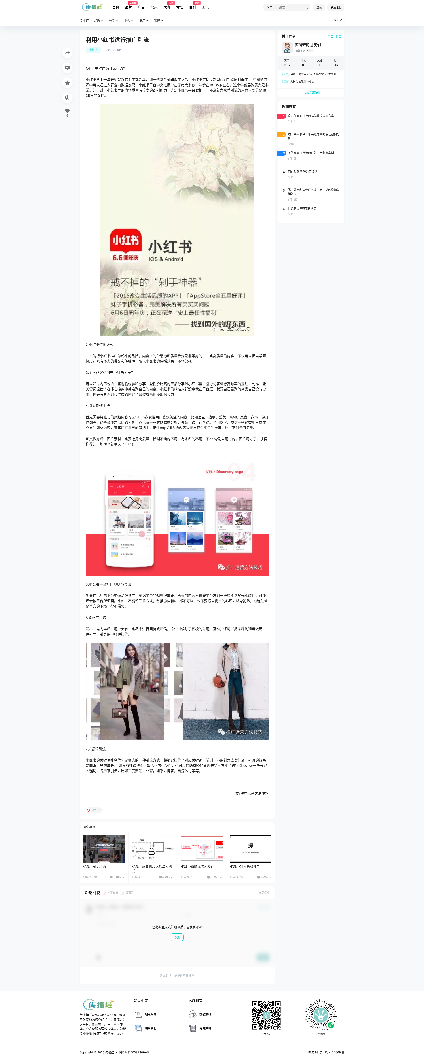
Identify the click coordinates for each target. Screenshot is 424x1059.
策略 (157, 20)
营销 (112, 20)
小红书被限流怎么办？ (197, 866)
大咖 (166, 5)
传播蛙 (109, 1052)
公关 (154, 7)
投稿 (339, 20)
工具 (205, 7)
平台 (127, 20)
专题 (179, 7)
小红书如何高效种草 (245, 866)
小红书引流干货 (94, 866)
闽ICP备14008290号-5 (134, 1052)
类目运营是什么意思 (298, 81)
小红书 (93, 49)
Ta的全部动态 (311, 92)
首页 (115, 7)
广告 (141, 7)
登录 (319, 7)
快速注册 (336, 7)
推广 (142, 20)
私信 (338, 36)
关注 (330, 36)
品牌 (128, 5)
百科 (192, 5)
